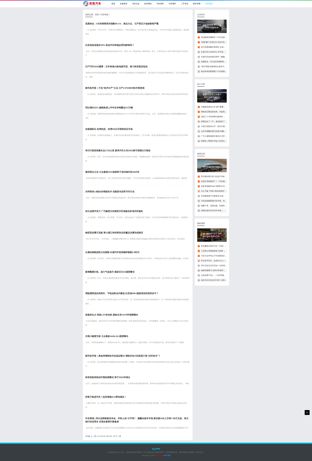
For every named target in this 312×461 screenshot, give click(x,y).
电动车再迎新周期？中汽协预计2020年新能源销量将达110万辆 (226, 71)
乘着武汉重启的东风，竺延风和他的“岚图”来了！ (221, 112)
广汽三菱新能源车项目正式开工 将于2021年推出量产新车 (224, 136)
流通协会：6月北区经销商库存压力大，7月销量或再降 (223, 62)
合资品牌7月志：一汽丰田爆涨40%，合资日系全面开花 (223, 275)
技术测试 (148, 4)
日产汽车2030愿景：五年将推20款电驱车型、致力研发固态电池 (116, 66)
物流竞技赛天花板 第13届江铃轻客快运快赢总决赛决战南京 (114, 232)
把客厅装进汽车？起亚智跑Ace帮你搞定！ (106, 397)
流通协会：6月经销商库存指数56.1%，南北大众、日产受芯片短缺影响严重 (122, 23)
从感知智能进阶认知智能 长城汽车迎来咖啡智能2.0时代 (112, 252)
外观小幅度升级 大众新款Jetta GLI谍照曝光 (106, 336)
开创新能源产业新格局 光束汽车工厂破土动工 (219, 196)
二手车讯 (184, 4)
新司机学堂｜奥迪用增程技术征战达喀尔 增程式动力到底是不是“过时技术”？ (123, 356)
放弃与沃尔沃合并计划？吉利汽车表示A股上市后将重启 (223, 280)
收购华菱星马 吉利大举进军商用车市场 (217, 270)
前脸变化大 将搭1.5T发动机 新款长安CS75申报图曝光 (111, 315)
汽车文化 (135, 4)
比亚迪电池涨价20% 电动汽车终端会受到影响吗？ (109, 45)
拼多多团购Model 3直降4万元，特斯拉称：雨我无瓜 (222, 186)
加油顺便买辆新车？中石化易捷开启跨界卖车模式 (221, 37)
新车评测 (196, 4)
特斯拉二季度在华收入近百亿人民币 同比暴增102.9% (222, 141)
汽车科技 (209, 4)
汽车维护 (172, 4)
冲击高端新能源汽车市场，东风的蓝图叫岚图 (219, 201)
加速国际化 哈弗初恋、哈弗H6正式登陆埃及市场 (109, 129)
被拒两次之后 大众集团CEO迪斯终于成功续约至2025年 (112, 172)
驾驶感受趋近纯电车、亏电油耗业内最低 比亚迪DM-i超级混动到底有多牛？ (122, 293)
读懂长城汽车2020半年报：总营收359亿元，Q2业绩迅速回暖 (225, 210)
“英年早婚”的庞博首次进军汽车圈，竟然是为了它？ (221, 66)
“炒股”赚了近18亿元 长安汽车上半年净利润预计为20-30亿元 (225, 42)
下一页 (118, 436)
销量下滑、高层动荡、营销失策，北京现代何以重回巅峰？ (225, 206)
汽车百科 (160, 4)
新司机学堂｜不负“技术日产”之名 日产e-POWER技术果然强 (114, 88)
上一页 (93, 436)
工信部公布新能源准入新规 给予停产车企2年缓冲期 (222, 251)
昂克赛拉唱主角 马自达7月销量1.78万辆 (217, 176)
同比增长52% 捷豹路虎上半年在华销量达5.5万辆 (109, 107)
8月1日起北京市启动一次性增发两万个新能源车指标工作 (224, 265)
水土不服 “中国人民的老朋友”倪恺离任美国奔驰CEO (222, 191)
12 (114, 436)
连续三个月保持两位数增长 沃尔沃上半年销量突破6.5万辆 (224, 117)
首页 (113, 4)
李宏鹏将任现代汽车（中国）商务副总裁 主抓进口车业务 (224, 246)
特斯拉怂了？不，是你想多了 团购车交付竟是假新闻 (222, 121)
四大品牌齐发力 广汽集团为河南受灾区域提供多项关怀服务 (114, 211)
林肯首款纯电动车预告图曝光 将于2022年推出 (107, 377)
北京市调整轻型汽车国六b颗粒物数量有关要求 (220, 131)
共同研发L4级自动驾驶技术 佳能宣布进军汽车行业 (110, 191)
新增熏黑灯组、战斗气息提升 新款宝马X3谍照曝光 (110, 272)
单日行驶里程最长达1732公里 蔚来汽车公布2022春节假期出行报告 (118, 150)
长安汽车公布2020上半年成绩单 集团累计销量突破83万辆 (224, 52)
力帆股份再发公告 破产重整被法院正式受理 (218, 107)
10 (111, 436)
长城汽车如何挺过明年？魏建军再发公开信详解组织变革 (224, 57)
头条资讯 (123, 4)
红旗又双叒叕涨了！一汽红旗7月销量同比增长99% (221, 181)
